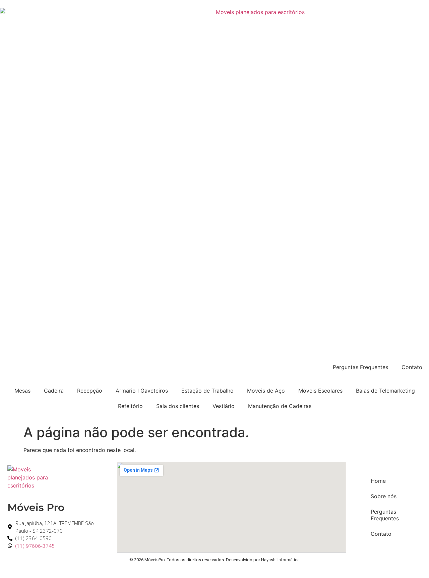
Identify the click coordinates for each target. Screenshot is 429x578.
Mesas (22, 390)
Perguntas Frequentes (360, 367)
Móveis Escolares (320, 390)
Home (378, 480)
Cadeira (54, 390)
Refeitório (130, 406)
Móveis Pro (35, 507)
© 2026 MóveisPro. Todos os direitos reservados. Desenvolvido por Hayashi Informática (214, 559)
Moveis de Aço (266, 390)
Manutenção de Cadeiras (279, 406)
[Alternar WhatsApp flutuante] (404, 560)
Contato (412, 367)
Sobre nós (383, 496)
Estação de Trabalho (207, 390)
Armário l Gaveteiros (142, 390)
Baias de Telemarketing (385, 390)
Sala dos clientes (177, 406)
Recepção (89, 390)
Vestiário (223, 406)
